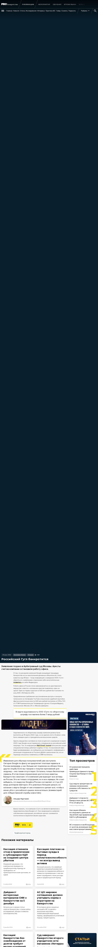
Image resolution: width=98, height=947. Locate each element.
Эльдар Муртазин (21, 799)
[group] (44, 4)
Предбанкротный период (22, 833)
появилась (17, 682)
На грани (30, 655)
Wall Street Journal (44, 745)
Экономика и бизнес (19, 655)
